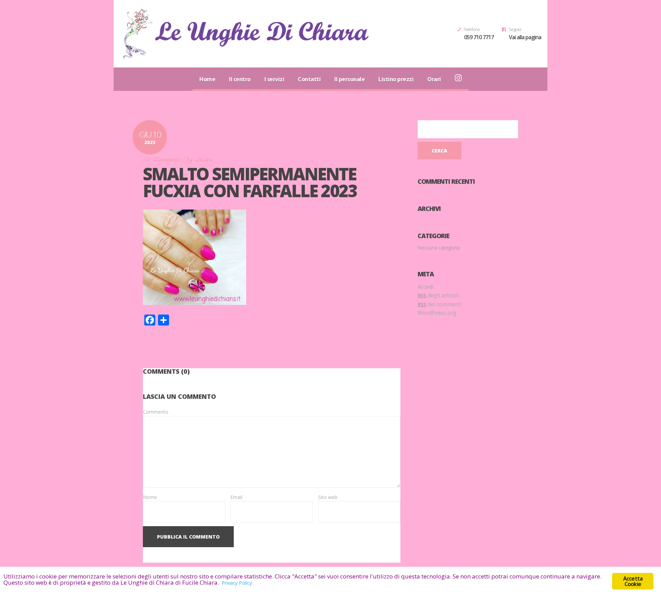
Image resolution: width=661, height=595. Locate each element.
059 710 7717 (479, 37)
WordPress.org (437, 313)
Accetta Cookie (632, 581)
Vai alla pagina (525, 37)
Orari (434, 79)
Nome (150, 497)
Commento (155, 411)
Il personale (349, 79)
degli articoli (438, 295)
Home (207, 79)
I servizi (274, 79)
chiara (204, 160)
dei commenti (440, 304)
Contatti (309, 79)
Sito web (327, 497)
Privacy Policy (237, 583)
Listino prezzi (395, 79)
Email (236, 497)
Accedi (425, 286)
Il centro (240, 79)
